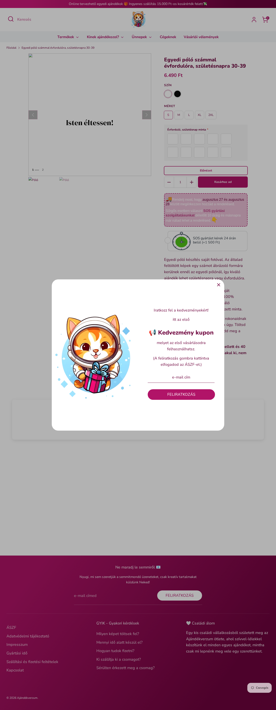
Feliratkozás (181, 394)
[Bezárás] (218, 285)
